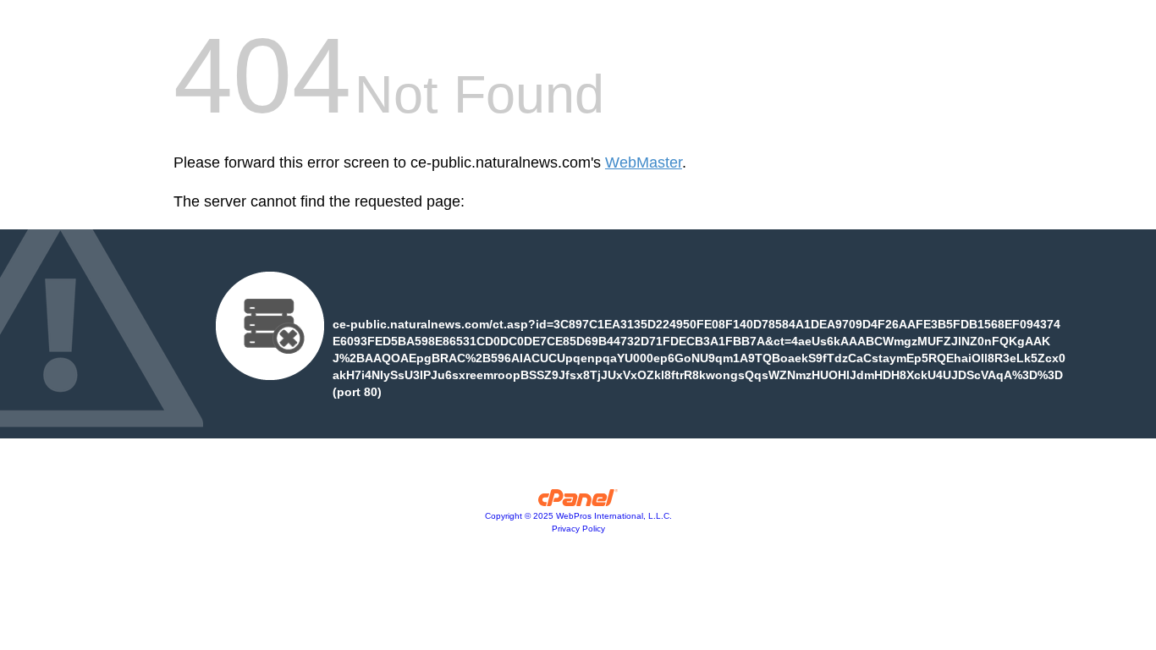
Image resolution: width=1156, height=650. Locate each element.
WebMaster (643, 162)
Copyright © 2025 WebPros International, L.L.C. (578, 516)
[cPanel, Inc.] (578, 502)
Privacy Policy (578, 528)
